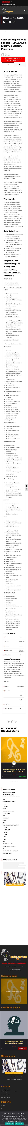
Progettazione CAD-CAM (9, 846)
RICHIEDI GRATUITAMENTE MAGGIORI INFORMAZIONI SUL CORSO (13, 59)
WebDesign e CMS (7, 853)
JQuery (4, 820)
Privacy (3, 1105)
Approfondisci (13, 749)
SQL (5, 839)
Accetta (8, 1123)
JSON (4, 822)
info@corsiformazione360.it (9, 4)
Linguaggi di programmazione (10, 825)
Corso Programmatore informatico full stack (14, 1043)
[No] (26, 1119)
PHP (5, 836)
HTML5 (5, 806)
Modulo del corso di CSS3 (12, 283)
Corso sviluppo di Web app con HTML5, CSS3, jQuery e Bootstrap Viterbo (14, 771)
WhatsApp (5, 2)
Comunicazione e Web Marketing (11, 797)
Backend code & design (9, 792)
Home (2, 31)
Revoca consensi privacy (7, 1109)
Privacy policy (19, 1123)
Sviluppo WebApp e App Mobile (10, 850)
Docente (7, 53)
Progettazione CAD (8, 843)
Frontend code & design (9, 801)
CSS (4, 799)
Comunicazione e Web (8, 794)
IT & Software (6, 813)
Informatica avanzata (8, 811)
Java (4, 815)
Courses (10, 31)
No (13, 1123)
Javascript (5, 818)
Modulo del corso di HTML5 (12, 285)
